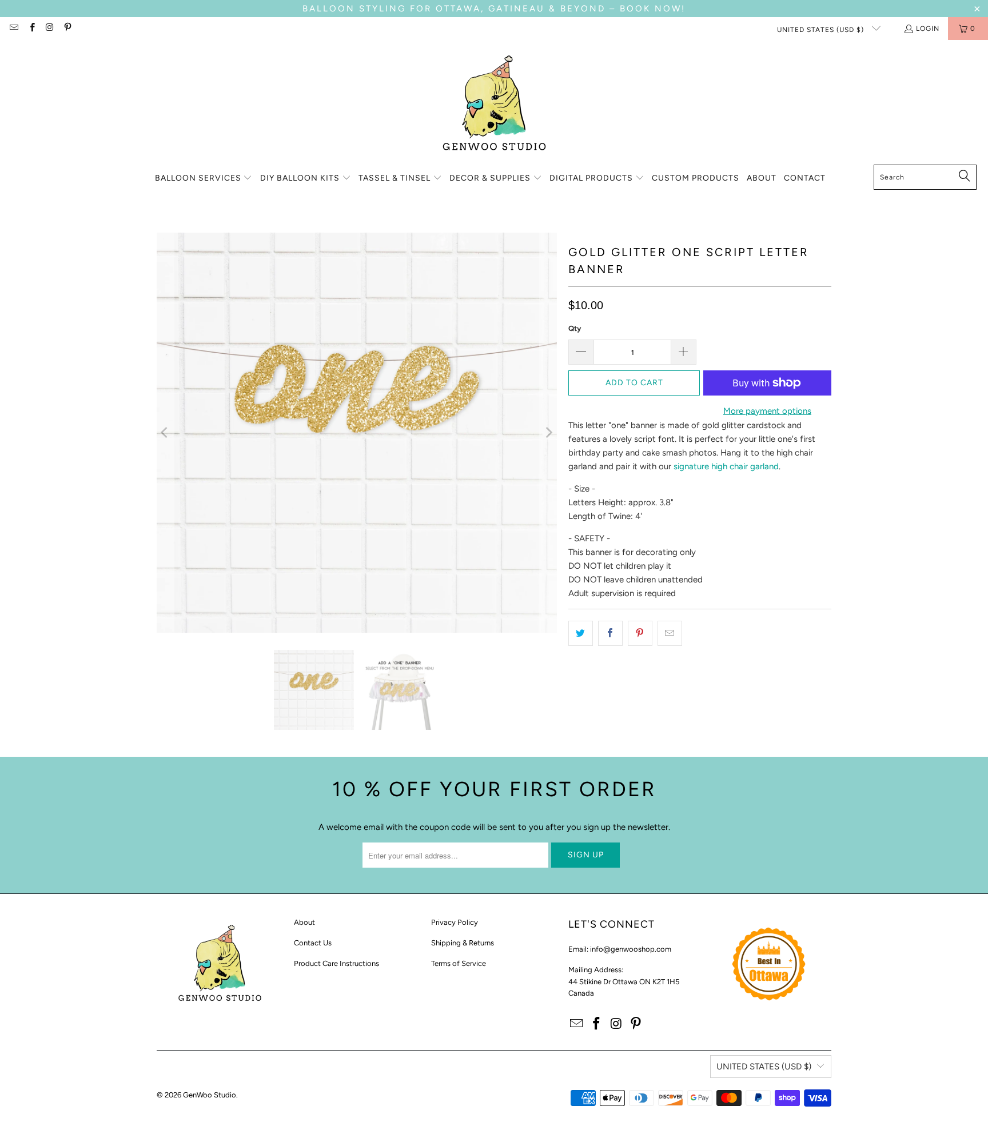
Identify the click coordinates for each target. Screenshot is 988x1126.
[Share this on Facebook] (610, 633)
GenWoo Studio (209, 1095)
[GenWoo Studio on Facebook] (31, 29)
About (304, 922)
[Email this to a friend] (670, 633)
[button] (204, 179)
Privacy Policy (454, 922)
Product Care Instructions (336, 963)
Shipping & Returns (462, 943)
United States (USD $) (821, 30)
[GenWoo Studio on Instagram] (49, 29)
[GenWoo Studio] (494, 105)
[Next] (548, 433)
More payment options (767, 411)
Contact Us (313, 943)
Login (927, 29)
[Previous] (165, 433)
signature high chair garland (726, 466)
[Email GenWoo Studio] (13, 29)
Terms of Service (458, 963)
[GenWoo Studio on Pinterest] (67, 29)
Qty (574, 328)
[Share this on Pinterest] (640, 633)
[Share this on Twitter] (580, 633)
